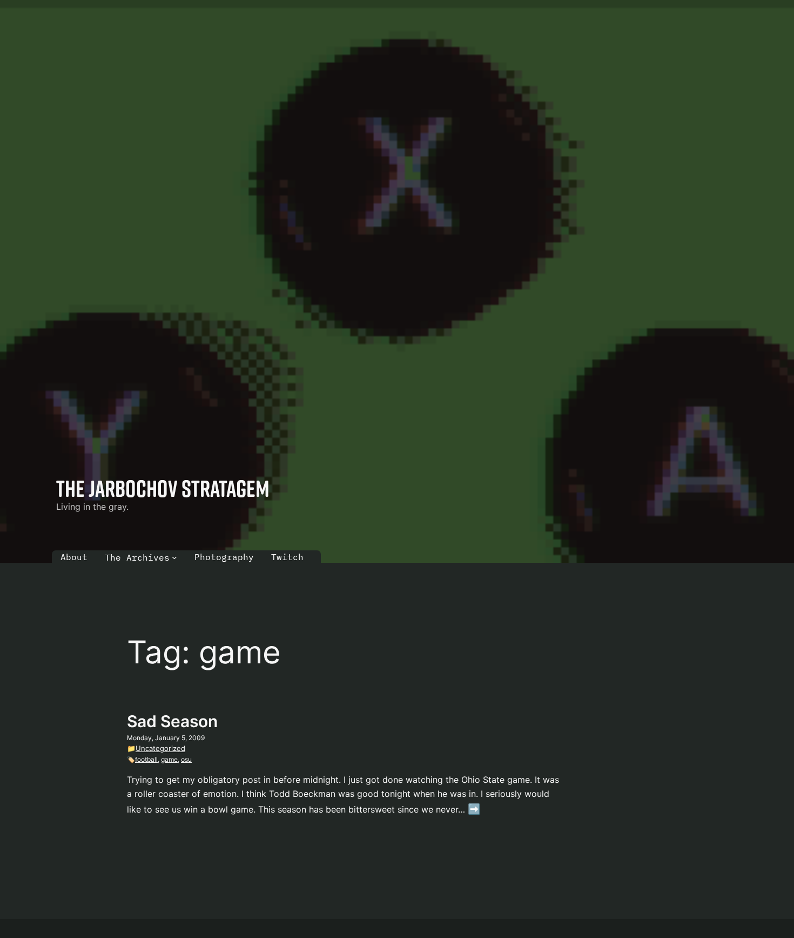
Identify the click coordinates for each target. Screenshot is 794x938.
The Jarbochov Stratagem (163, 488)
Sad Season (172, 721)
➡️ (474, 809)
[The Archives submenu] (174, 557)
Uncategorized (160, 748)
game (169, 759)
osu (186, 759)
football (146, 759)
